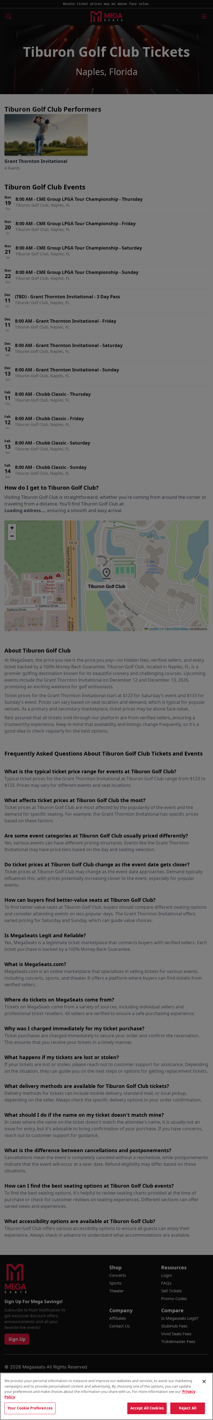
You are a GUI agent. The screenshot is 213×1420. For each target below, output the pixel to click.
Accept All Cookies (147, 1408)
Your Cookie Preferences (29, 1408)
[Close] (204, 1381)
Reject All (187, 1408)
